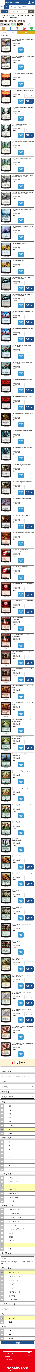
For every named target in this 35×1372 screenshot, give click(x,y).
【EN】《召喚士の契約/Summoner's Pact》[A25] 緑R (22, 908)
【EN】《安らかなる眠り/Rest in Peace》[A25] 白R (21, 159)
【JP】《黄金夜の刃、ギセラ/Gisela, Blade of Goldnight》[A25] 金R (22, 1027)
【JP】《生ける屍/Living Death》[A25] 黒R (22, 430)
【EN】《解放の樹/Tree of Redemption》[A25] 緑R (22, 941)
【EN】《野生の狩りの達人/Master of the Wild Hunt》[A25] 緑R (21, 839)
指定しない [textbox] (6, 1309)
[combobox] (17, 1086)
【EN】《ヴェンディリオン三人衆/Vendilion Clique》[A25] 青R (22, 363)
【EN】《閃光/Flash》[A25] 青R (19, 260)
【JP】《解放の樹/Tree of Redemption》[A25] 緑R (22, 925)
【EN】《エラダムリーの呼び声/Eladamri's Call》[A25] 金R (22, 1010)
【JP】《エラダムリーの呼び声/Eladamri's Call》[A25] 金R (21, 993)
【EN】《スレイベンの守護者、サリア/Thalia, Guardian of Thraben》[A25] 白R (22, 193)
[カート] (33, 2)
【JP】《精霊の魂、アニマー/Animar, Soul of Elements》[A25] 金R (22, 959)
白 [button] (3, 28)
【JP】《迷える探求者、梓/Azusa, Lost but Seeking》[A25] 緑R (22, 720)
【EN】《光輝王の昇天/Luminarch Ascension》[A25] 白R (19, 125)
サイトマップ (9, 1353)
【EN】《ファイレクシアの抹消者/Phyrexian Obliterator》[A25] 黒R (22, 482)
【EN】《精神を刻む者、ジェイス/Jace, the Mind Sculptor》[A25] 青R (22, 295)
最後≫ (22, 1062)
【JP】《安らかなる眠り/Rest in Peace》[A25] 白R (23, 142)
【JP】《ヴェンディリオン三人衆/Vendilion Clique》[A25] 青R (22, 346)
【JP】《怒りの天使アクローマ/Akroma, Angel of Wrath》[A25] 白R (23, 40)
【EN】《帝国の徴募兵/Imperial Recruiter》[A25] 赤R (22, 669)
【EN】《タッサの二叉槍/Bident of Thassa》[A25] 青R (22, 210)
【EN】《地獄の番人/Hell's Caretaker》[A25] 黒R (22, 414)
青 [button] (10, 28)
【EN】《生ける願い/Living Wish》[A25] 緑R (22, 822)
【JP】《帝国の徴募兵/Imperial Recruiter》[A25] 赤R (22, 652)
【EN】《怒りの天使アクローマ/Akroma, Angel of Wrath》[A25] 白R (23, 57)
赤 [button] (24, 28)
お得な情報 (8, 1359)
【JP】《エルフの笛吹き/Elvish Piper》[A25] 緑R (22, 771)
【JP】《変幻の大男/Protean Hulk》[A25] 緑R (22, 856)
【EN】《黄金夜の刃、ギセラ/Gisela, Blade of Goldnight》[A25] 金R (22, 1044)
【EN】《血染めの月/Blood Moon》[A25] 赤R (22, 600)
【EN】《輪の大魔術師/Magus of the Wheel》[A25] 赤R (22, 703)
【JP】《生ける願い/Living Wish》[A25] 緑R (22, 805)
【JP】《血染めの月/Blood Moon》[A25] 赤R (22, 583)
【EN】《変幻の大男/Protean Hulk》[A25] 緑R (22, 873)
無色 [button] (4, 32)
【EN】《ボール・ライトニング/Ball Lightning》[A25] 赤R (20, 567)
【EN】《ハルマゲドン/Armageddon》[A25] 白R (22, 91)
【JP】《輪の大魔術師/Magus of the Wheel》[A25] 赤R (22, 686)
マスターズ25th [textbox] (8, 1097)
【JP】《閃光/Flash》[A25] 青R (19, 243)
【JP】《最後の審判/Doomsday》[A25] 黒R (22, 379)
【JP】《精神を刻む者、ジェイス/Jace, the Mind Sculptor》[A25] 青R (22, 278)
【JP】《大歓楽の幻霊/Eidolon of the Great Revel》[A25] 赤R (22, 618)
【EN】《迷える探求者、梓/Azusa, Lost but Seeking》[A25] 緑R (22, 737)
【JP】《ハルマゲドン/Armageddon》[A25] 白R (22, 74)
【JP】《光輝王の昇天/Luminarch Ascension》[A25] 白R (23, 108)
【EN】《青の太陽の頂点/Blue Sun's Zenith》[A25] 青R (22, 227)
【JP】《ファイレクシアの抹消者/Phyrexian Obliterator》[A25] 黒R (22, 465)
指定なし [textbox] (5, 1087)
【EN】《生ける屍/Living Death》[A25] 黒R (22, 447)
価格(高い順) (12, 21)
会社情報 (8, 1356)
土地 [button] (13, 32)
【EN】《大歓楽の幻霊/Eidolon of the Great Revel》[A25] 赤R (22, 635)
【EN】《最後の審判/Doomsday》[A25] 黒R (22, 396)
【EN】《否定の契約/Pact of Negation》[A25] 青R (22, 329)
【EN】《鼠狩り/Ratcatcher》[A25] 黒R (21, 515)
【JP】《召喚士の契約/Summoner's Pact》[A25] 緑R (22, 890)
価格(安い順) (21, 21)
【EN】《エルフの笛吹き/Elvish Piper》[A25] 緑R (22, 788)
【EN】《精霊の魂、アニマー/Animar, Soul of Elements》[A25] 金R (22, 976)
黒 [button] (17, 28)
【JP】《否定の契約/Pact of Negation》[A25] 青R (22, 312)
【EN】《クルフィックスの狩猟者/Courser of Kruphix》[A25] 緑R (22, 754)
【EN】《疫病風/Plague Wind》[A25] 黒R (21, 498)
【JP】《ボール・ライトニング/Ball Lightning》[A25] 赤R (20, 550)
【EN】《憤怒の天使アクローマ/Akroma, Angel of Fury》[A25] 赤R (23, 533)
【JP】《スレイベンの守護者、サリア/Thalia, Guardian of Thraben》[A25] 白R (22, 176)
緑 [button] (31, 28)
